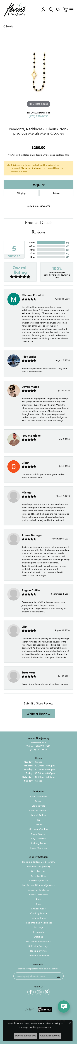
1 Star (32, 256)
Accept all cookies (50, 1035)
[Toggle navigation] (71, 10)
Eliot (24, 626)
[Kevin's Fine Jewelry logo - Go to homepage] (15, 9)
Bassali (39, 800)
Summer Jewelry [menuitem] (38, 880)
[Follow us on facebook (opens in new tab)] (30, 992)
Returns (56, 193)
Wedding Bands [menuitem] (38, 913)
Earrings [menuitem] (38, 927)
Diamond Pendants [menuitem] (38, 955)
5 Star (32, 242)
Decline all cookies (25, 1035)
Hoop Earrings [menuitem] (38, 950)
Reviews (38, 233)
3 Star (32, 249)
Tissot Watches (38, 847)
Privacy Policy (52, 1023)
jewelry (9, 26)
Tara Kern (28, 672)
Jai (38, 819)
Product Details (38, 223)
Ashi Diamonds (38, 796)
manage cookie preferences (35, 1027)
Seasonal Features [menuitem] (38, 889)
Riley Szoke (29, 356)
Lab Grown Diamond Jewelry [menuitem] (38, 885)
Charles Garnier (38, 810)
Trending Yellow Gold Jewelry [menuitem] (38, 861)
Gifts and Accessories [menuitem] (38, 941)
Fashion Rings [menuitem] (38, 917)
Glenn (25, 462)
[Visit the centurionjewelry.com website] (45, 1009)
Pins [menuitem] (38, 899)
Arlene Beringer (32, 535)
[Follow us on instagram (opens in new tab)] (38, 992)
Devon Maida (30, 387)
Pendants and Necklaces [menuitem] (38, 922)
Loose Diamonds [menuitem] (38, 894)
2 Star (32, 253)
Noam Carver (38, 833)
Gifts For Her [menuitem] (38, 871)
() (67, 242)
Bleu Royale (38, 805)
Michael (27, 492)
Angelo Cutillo (31, 590)
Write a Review (38, 713)
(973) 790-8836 (38, 116)
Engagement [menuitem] (38, 908)
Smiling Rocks (38, 843)
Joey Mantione (31, 435)
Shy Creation (38, 838)
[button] (43, 9)
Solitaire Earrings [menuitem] (38, 945)
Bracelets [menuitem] (38, 931)
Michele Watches (38, 829)
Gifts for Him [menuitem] (38, 875)
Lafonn (38, 824)
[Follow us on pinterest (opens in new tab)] (47, 992)
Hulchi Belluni (38, 815)
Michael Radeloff (33, 295)
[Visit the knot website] (29, 1009)
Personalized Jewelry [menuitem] (38, 866)
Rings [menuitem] (38, 903)
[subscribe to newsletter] (58, 976)
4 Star (32, 245)
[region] (38, 73)
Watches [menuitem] (38, 936)
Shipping (21, 193)
